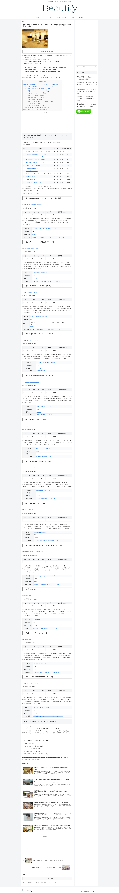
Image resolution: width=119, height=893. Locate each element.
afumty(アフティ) (30, 176)
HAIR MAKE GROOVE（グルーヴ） (35, 182)
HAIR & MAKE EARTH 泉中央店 (34, 157)
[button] (96, 67)
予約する (34, 234)
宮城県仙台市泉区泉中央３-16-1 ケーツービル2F (46, 584)
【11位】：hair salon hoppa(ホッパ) (34, 105)
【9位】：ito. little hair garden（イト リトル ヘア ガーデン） (40, 101)
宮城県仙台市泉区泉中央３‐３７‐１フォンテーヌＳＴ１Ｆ (47, 628)
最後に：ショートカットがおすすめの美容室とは (35, 109)
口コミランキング (38, 757)
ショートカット (64, 757)
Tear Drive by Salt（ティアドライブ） (35, 162)
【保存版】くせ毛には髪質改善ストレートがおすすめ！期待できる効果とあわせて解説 (87, 98)
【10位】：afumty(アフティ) (32, 103)
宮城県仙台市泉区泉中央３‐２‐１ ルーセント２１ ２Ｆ (47, 281)
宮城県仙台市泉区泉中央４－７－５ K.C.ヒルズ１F (47, 672)
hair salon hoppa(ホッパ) (32, 179)
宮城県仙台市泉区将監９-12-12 (44, 371)
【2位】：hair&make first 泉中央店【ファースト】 (37, 88)
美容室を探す (58, 757)
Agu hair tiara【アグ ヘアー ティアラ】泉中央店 (38, 151)
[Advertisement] (47, 122)
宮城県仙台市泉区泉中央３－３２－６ (46, 498)
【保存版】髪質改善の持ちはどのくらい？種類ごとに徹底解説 (86, 78)
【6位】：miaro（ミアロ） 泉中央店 (34, 95)
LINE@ (42, 740)
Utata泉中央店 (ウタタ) (32, 171)
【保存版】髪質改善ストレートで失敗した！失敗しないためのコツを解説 (87, 105)
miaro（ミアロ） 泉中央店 (33, 165)
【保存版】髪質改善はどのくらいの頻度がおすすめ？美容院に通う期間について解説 (87, 91)
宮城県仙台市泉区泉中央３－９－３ (46, 415)
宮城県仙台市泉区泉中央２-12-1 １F (46, 456)
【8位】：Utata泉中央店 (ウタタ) (33, 99)
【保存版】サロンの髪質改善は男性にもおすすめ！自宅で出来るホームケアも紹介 (87, 84)
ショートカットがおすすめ (28, 757)
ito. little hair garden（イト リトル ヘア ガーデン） (38, 173)
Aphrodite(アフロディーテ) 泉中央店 (35, 159)
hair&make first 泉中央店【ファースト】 (36, 154)
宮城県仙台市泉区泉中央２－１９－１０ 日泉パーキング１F (45, 329)
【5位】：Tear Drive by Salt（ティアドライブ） (37, 94)
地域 (43, 757)
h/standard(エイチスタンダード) (34, 168)
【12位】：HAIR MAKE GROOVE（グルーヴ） (37, 107)
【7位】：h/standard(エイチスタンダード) (35, 97)
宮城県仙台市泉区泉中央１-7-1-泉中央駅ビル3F (46, 540)
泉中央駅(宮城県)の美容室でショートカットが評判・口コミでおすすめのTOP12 (42, 84)
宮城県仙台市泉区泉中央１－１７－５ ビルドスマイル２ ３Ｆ (48, 237)
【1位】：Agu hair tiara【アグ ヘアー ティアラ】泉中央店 (39, 86)
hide (45, 81)
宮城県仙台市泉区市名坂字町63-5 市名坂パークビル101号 (48, 716)
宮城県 (47, 757)
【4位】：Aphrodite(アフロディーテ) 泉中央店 (37, 92)
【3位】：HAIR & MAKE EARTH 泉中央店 (36, 90)
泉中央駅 (52, 757)
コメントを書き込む (47, 878)
